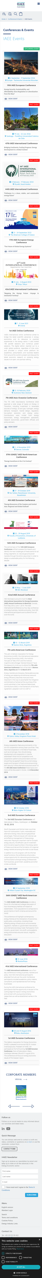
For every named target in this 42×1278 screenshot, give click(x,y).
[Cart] (20, 14)
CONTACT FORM (9, 1149)
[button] (21, 1273)
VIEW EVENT (12, 99)
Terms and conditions (10, 1217)
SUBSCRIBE (32, 1195)
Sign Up (4, 14)
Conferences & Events (15, 19)
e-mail (29, 1142)
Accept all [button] (21, 1267)
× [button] (39, 1240)
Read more (20, 1249)
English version (7, 1207)
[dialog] (21, 1257)
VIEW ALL (18, 1079)
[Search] (15, 14)
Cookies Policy (7, 1220)
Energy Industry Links (10, 1224)
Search (4, 1214)
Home (3, 19)
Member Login (9, 14)
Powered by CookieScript (21, 1275)
